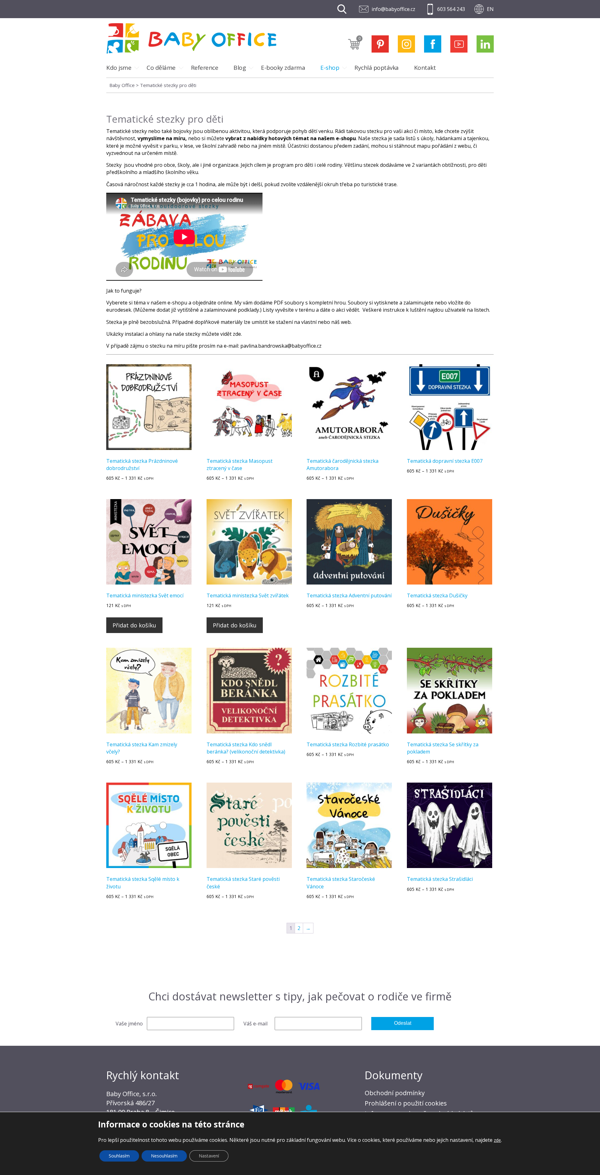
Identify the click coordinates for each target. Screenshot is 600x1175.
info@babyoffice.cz (393, 9)
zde (237, 333)
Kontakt (425, 68)
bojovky (182, 131)
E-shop (329, 68)
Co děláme (161, 68)
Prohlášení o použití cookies (406, 1103)
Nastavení (209, 1156)
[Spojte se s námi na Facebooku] (432, 44)
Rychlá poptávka (376, 68)
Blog (239, 68)
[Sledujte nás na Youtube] (459, 44)
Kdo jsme (118, 68)
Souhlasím (119, 1156)
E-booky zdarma (283, 68)
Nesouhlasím (164, 1156)
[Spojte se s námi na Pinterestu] (380, 44)
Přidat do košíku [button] (134, 625)
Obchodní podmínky (395, 1093)
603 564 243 (451, 9)
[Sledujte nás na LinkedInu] (485, 44)
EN (490, 9)
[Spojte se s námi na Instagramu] (406, 44)
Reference (204, 68)
